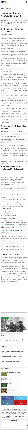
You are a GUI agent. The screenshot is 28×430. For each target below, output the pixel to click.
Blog (8, 409)
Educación (23, 409)
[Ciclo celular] (4, 385)
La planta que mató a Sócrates (13, 389)
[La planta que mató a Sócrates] (4, 390)
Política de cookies (6, 417)
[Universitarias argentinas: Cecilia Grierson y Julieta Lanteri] (14, 324)
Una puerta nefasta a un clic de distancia (10, 361)
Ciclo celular (10, 383)
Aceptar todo (14, 420)
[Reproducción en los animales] (4, 374)
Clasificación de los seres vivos (13, 377)
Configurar (14, 427)
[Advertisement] (14, 172)
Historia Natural (5, 317)
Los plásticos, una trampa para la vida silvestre (12, 356)
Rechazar (14, 423)
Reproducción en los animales (13, 372)
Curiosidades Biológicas (15, 409)
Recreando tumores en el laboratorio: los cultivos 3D (13, 351)
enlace (7, 122)
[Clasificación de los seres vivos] (4, 379)
